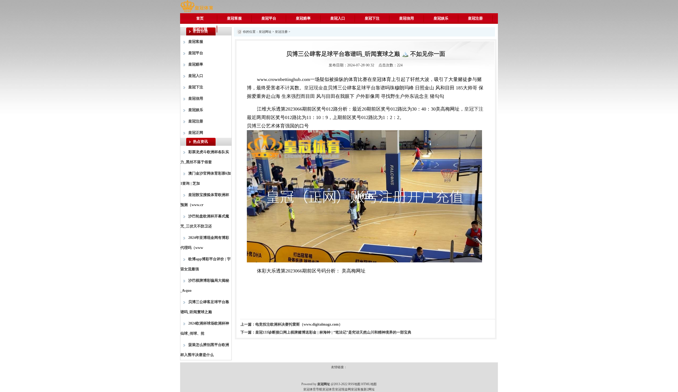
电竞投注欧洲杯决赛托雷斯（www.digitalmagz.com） (298, 324)
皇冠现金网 (343, 389)
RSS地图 (354, 384)
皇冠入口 (337, 18)
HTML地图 (369, 384)
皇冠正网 (200, 29)
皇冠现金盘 (316, 87)
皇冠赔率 (303, 18)
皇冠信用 (406, 18)
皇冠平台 (268, 18)
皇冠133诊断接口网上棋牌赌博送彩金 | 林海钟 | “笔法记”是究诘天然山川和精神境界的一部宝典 (333, 332)
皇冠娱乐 (441, 18)
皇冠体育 (328, 389)
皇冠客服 (234, 18)
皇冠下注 (372, 18)
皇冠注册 (475, 18)
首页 (200, 18)
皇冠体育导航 (312, 389)
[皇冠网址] (196, 6)
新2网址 (369, 389)
